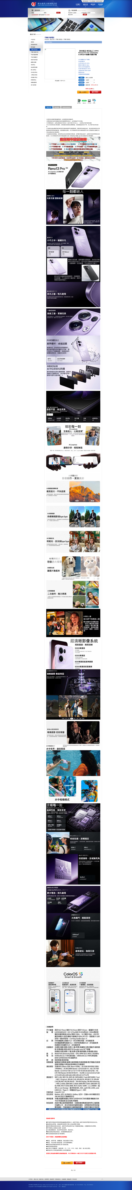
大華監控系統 (34, 74)
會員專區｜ (47, 1179)
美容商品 (33, 64)
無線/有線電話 (34, 59)
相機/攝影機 (34, 82)
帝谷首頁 (74, 1179)
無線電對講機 (34, 67)
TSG (59, 1186)
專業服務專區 (34, 44)
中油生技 (33, 39)
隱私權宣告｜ (58, 1179)
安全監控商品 (34, 72)
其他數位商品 (34, 77)
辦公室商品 (33, 69)
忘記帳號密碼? (35, 14)
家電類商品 (33, 80)
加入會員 (47, 14)
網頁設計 (64, 1186)
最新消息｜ (42, 1179)
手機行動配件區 (34, 52)
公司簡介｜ (31, 1179)
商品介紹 (49, 107)
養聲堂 (32, 42)
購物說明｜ (69, 1179)
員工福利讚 (33, 85)
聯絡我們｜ (52, 1179)
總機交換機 (33, 62)
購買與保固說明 (66, 107)
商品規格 (57, 107)
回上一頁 (73, 1170)
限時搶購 (33, 47)
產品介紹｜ (36, 1179)
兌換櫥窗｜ (64, 1179)
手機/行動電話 (34, 49)
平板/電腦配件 (34, 57)
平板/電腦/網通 (34, 54)
